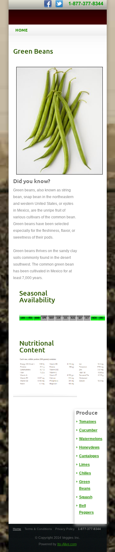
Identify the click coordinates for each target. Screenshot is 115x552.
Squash (85, 497)
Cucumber (88, 430)
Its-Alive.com (67, 544)
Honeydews (89, 447)
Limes (84, 464)
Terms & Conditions (38, 529)
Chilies (85, 473)
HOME (21, 30)
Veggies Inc (58, 17)
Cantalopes (89, 456)
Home (17, 529)
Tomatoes (87, 422)
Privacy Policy (65, 529)
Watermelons (90, 439)
